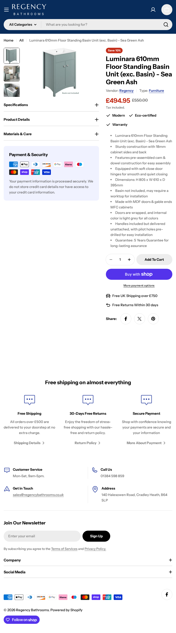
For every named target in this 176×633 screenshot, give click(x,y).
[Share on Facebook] (125, 318)
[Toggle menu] (6, 9)
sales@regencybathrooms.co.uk (38, 495)
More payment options (139, 285)
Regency (126, 90)
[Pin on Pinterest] (153, 318)
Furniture (156, 90)
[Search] (166, 24)
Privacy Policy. (95, 549)
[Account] (153, 9)
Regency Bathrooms (32, 610)
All (21, 40)
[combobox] (88, 24)
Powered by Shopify (66, 610)
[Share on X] (139, 318)
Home (9, 40)
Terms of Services (64, 549)
